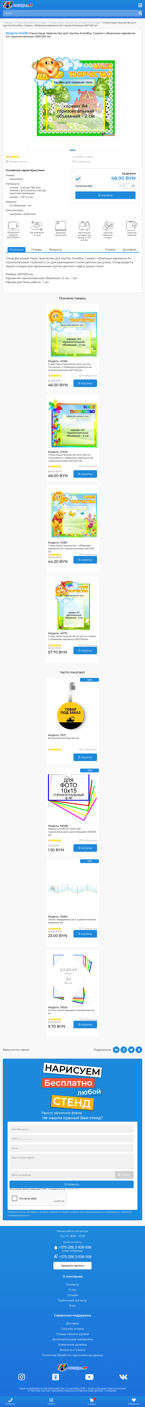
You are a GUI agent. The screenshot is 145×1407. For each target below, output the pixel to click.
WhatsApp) (76, 1250)
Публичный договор (72, 1300)
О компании (73, 1276)
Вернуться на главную (16, 1049)
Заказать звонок (18, 161)
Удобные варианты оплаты (108, 235)
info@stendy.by (73, 1189)
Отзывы (36, 249)
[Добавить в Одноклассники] (139, 1049)
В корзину (85, 383)
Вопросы (55, 249)
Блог (72, 1305)
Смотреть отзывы (82, 156)
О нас (72, 1290)
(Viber (65, 1250)
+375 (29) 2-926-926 (74, 1247)
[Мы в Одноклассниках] (55, 1377)
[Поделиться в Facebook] (123, 1049)
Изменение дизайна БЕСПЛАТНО (13, 235)
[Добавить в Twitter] (131, 1049)
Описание (16, 249)
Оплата (110, 249)
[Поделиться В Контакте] (116, 1049)
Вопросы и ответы (72, 1350)
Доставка (129, 249)
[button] (72, 150)
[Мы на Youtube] (89, 1377)
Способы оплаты (72, 1328)
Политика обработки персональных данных (72, 1355)
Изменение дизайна (72, 1344)
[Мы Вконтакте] (123, 1377)
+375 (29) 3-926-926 (75, 1257)
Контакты (72, 1284)
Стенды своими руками (72, 1334)
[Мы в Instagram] (21, 1377)
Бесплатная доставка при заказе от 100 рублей (84, 236)
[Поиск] (140, 13)
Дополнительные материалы (72, 1339)
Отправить (71, 1184)
